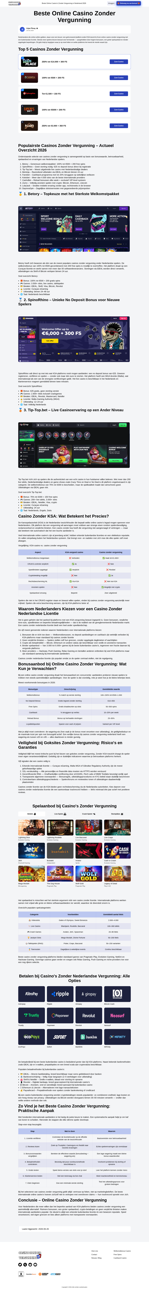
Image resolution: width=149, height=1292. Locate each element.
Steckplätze (115, 814)
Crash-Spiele (87, 814)
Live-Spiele (58, 814)
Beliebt (30, 814)
